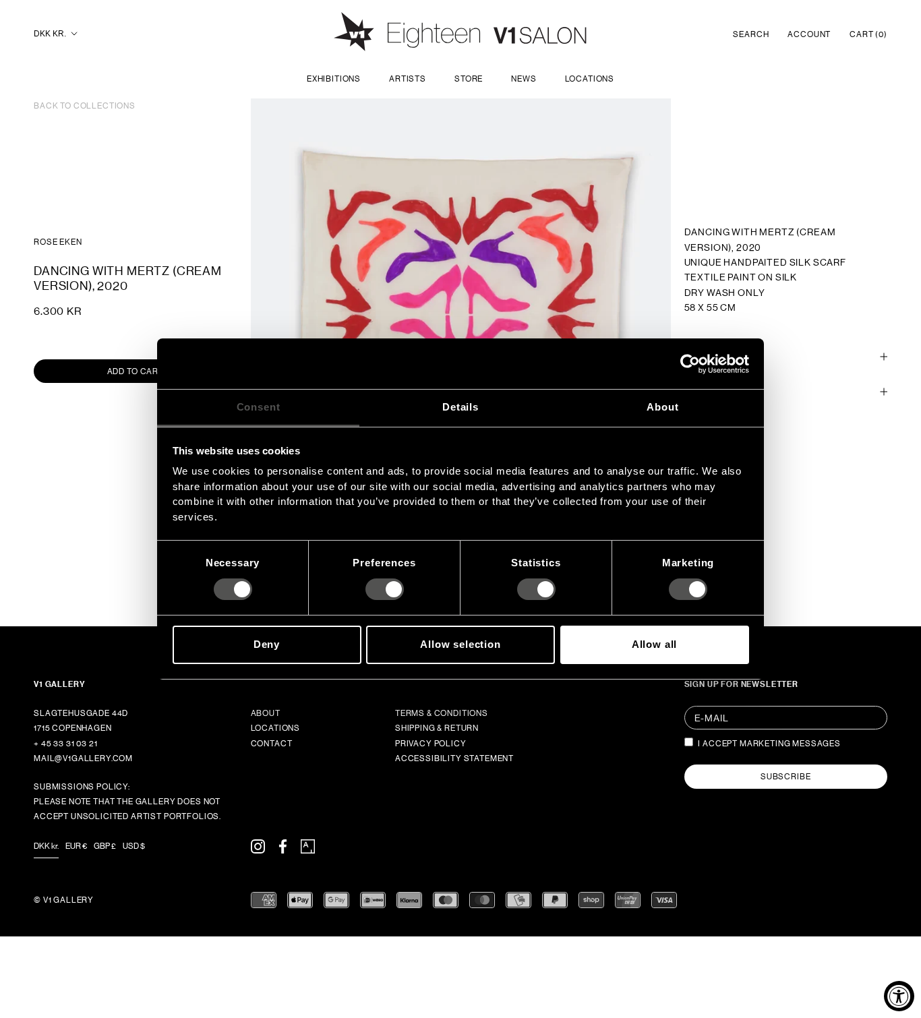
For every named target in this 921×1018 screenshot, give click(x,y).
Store (468, 79)
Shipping (704, 356)
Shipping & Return (437, 728)
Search (751, 34)
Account (809, 34)
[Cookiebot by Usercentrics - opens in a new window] (690, 363)
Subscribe (786, 776)
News (523, 79)
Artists (407, 79)
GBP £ (105, 846)
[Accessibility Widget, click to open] (899, 996)
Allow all (655, 644)
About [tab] (662, 407)
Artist (699, 391)
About (265, 713)
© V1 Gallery (64, 900)
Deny (267, 644)
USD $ (134, 846)
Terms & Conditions (441, 713)
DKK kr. (50, 33)
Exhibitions (334, 79)
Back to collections (85, 106)
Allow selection (460, 644)
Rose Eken (58, 242)
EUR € (76, 846)
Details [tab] (460, 407)
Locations (590, 79)
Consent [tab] (258, 407)
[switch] (384, 589)
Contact (272, 743)
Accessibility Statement (454, 758)
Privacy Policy (431, 743)
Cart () (868, 34)
